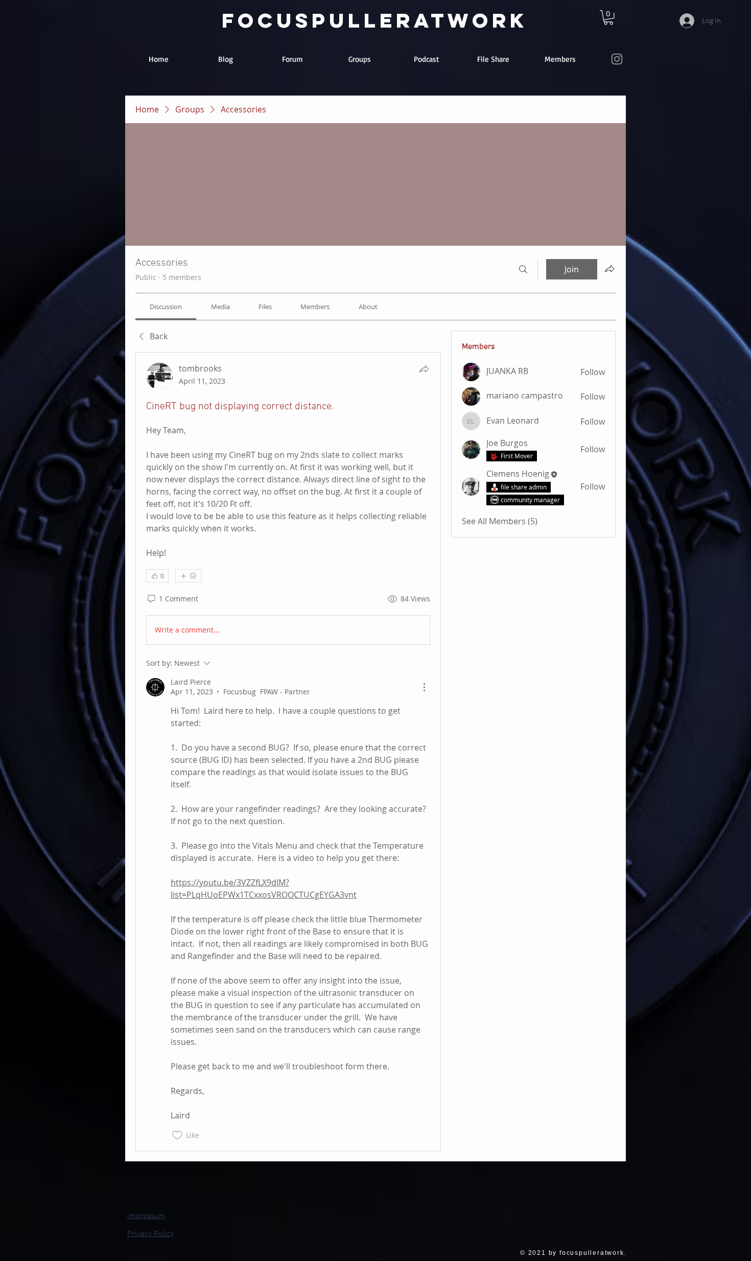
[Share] (424, 369)
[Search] (523, 269)
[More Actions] (424, 687)
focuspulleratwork (375, 20)
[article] (288, 751)
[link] (608, 17)
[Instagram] (616, 59)
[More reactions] (188, 575)
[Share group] (609, 269)
